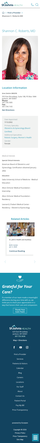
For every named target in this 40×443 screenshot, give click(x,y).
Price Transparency (20, 410)
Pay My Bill (20, 405)
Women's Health (25, 137)
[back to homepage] (3, 12)
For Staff (20, 387)
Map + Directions (20, 340)
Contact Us (20, 396)
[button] (35, 437)
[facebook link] (14, 347)
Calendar (20, 368)
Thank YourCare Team (20, 310)
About (20, 391)
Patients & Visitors (20, 363)
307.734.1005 (7, 103)
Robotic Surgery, (11, 137)
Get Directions (8, 110)
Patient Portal (20, 400)
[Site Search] (37, 4)
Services (20, 359)
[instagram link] (27, 347)
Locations (20, 382)
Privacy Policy (20, 433)
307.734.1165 (7, 107)
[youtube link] (20, 347)
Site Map (20, 440)
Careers (20, 377)
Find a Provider (14, 12)
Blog (20, 373)
